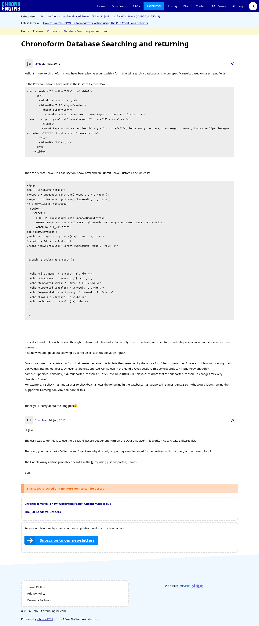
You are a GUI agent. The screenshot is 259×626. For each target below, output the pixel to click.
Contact (201, 6)
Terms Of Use (36, 587)
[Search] (253, 6)
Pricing (172, 6)
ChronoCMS (45, 619)
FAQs (136, 6)
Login (241, 6)
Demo (222, 6)
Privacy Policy (36, 593)
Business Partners (39, 600)
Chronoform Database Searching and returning (77, 31)
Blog (186, 6)
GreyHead (41, 420)
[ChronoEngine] (11, 6)
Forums (154, 6)
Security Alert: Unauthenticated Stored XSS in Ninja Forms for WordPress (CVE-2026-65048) (100, 16)
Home (101, 6)
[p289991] (232, 63)
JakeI (38, 63)
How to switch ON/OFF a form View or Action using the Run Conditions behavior (95, 23)
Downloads (119, 6)
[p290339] (232, 420)
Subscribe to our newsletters (67, 540)
